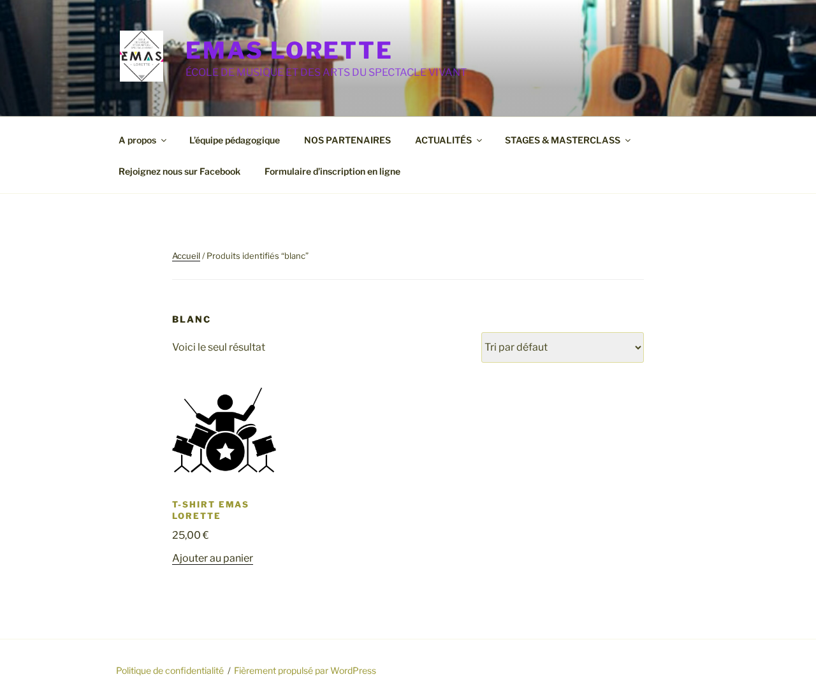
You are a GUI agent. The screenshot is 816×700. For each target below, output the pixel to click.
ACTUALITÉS (443, 140)
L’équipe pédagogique (234, 140)
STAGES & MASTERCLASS (562, 140)
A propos (137, 140)
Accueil (186, 256)
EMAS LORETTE (289, 50)
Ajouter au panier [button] (212, 558)
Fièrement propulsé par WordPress (305, 670)
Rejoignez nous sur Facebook (179, 171)
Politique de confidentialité (170, 670)
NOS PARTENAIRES (347, 140)
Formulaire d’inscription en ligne (332, 171)
